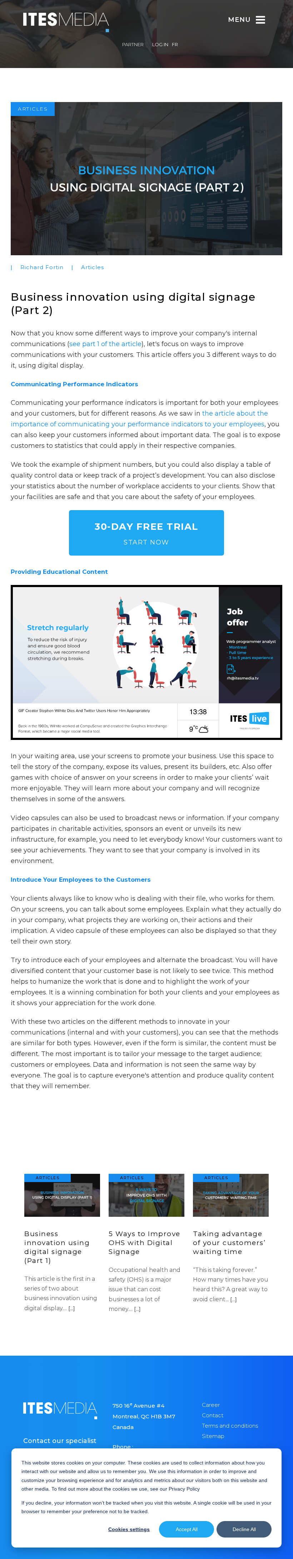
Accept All (187, 1529)
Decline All (244, 1529)
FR (175, 44)
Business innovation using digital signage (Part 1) (57, 1247)
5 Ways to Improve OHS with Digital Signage (144, 1243)
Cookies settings (129, 1529)
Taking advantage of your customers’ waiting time (229, 1243)
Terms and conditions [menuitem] (230, 1425)
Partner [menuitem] (133, 44)
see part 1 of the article (105, 344)
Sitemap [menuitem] (213, 1436)
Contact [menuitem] (212, 1415)
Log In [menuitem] (160, 44)
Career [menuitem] (211, 1404)
